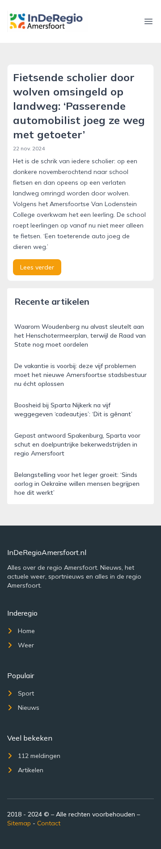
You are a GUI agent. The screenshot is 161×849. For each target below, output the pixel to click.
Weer (26, 645)
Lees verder (37, 267)
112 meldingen (39, 756)
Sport (26, 693)
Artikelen (30, 770)
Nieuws (28, 708)
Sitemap (19, 823)
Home (26, 631)
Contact (48, 823)
